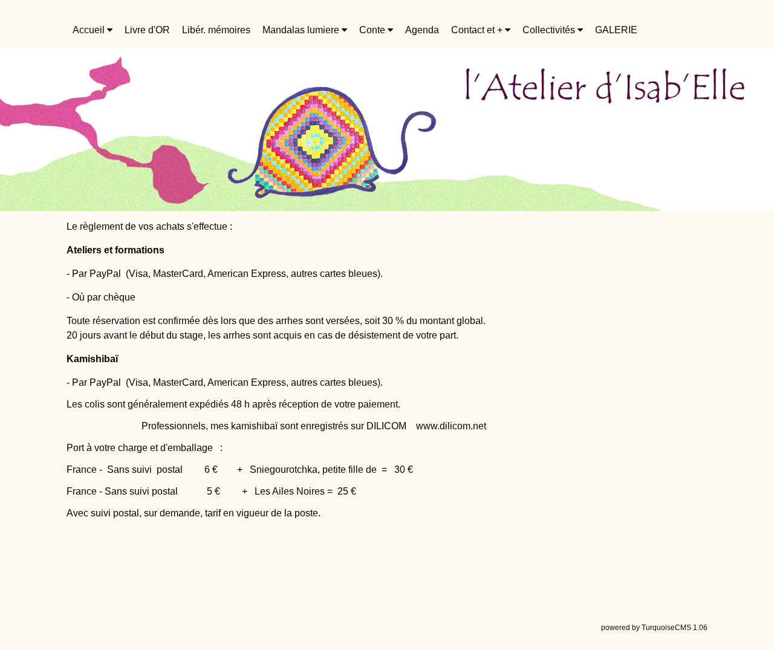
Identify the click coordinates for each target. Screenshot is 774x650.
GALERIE (616, 30)
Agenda (422, 30)
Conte (373, 30)
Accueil (90, 30)
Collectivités (549, 30)
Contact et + (478, 30)
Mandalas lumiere (302, 30)
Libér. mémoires (216, 30)
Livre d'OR (147, 30)
